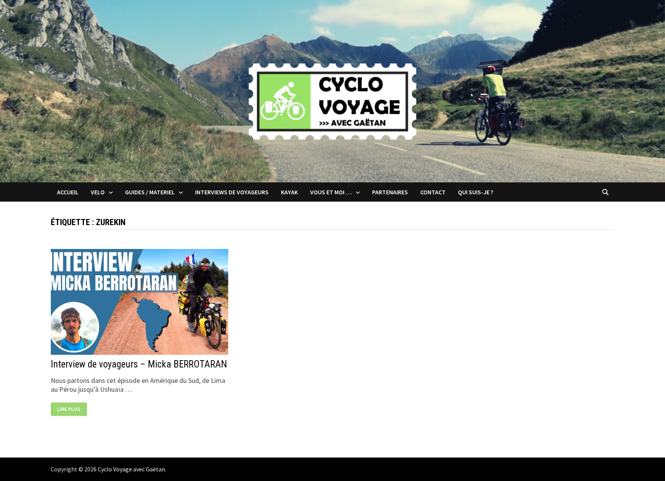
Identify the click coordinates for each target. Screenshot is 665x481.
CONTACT (433, 192)
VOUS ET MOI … (331, 192)
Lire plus (72, 409)
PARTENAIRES (390, 192)
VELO (98, 192)
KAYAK (289, 192)
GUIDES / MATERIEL (150, 192)
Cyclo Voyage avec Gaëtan (131, 469)
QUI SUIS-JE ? (475, 192)
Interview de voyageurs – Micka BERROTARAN (139, 364)
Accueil (68, 192)
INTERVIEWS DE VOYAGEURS (232, 192)
